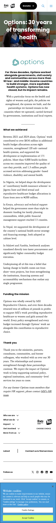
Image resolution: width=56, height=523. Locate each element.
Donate (27, 6)
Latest (6, 451)
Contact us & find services (39, 451)
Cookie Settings (28, 510)
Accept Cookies (28, 518)
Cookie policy (23, 504)
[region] (28, 503)
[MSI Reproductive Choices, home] (9, 6)
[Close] (53, 486)
